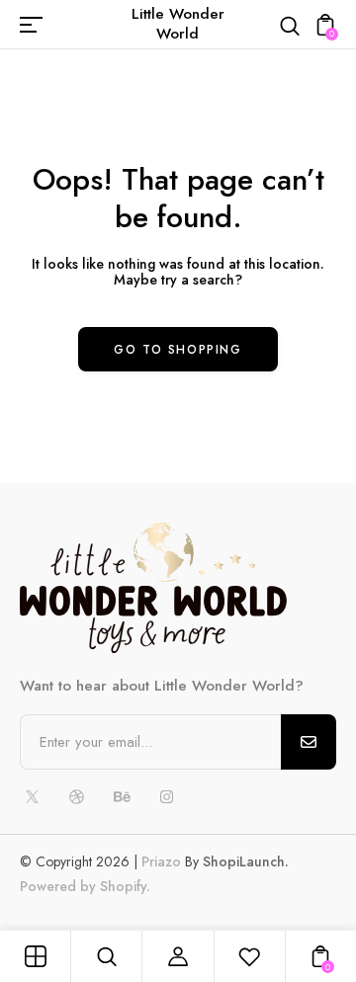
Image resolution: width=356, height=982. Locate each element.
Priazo (161, 861)
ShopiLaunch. (246, 861)
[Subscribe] (308, 742)
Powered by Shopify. (85, 886)
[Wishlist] (249, 956)
